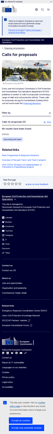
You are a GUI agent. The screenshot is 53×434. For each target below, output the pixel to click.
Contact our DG (9, 270)
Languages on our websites (14, 367)
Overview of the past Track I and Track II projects (24, 160)
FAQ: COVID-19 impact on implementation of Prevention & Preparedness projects (22, 166)
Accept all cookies (20, 420)
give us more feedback (38, 184)
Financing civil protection (14, 48)
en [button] (36, 9)
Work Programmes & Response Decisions (20, 155)
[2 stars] (7, 183)
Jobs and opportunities (12, 283)
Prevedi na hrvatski (16, 30)
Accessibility (7, 387)
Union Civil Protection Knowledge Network (21, 315)
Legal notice (7, 382)
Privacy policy (8, 377)
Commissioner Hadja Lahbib (14, 293)
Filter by (6, 112)
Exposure (6, 248)
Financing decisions (32, 103)
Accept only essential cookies (26, 428)
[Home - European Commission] (9, 8)
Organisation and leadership (14, 288)
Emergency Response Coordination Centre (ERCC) (24, 310)
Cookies (5, 372)
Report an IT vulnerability (13, 362)
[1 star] (5, 183)
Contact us (7, 357)
